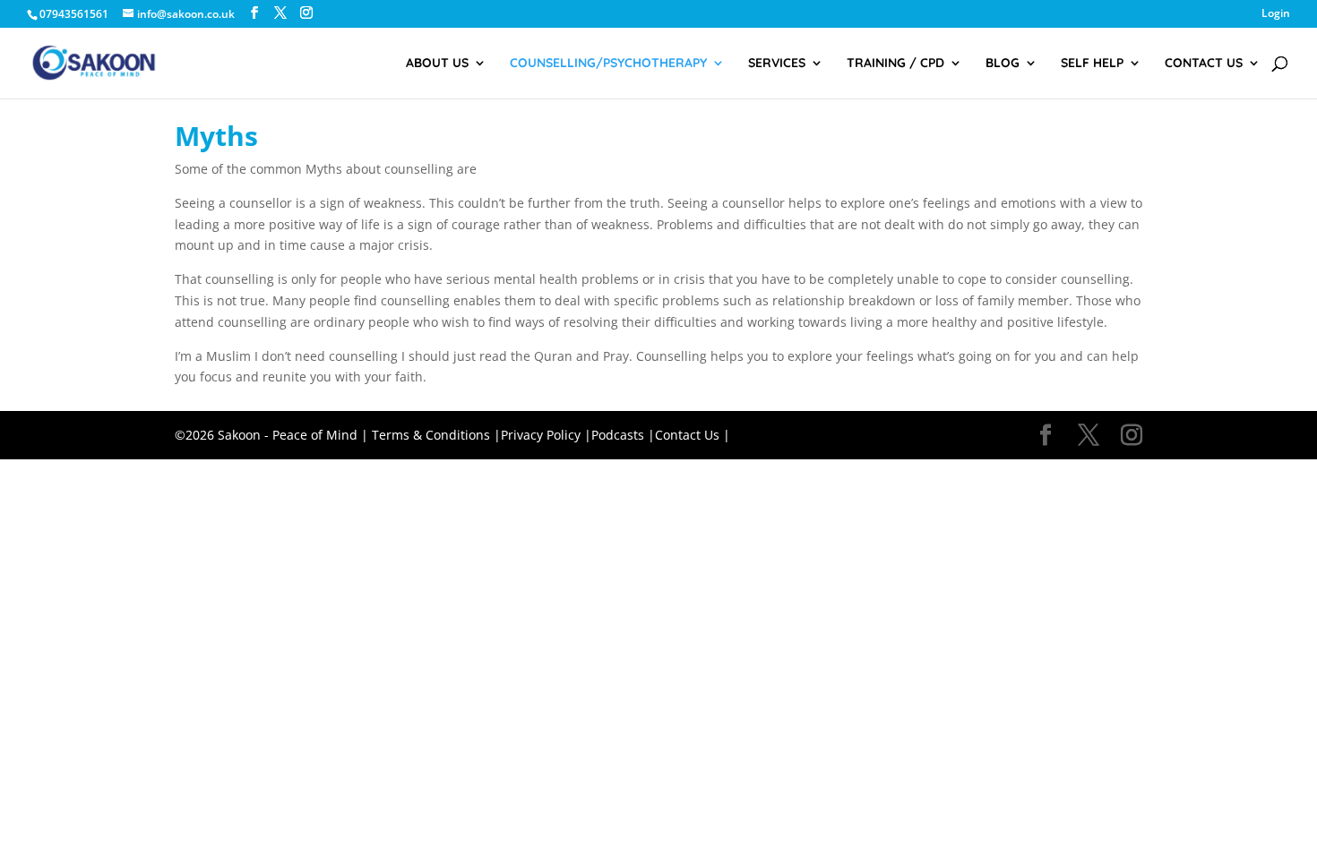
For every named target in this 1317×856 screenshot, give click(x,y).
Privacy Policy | (546, 434)
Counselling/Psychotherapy (608, 63)
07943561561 (73, 13)
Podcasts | (623, 434)
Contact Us (1204, 63)
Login (1275, 14)
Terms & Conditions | (436, 434)
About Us (437, 63)
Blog (1003, 63)
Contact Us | (692, 434)
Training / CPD (895, 63)
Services (776, 63)
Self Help (1092, 63)
